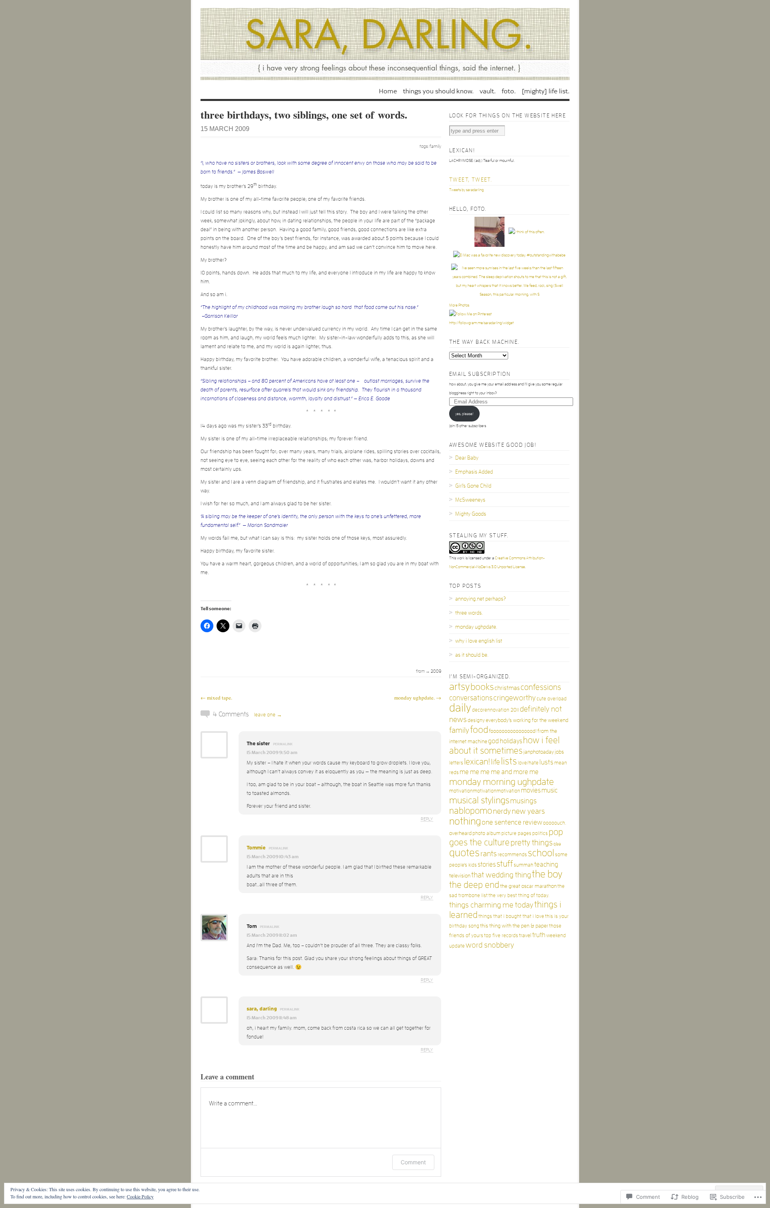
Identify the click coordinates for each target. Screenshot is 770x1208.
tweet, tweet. (470, 179)
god (493, 741)
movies (531, 790)
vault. (488, 90)
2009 (436, 671)
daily (460, 708)
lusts (546, 762)
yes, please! (464, 414)
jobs (559, 751)
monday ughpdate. (476, 626)
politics (540, 833)
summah (523, 864)
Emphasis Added (474, 471)
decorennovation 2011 (495, 709)
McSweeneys (470, 499)
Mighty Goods (470, 513)
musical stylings (479, 800)
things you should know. (438, 90)
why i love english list (478, 640)
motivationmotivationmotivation (484, 790)
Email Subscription (480, 374)
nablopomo (470, 810)
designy (476, 720)
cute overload (552, 698)
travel (525, 935)
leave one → (268, 714)
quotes (464, 852)
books (482, 687)
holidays (511, 741)
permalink (283, 744)
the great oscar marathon (528, 886)
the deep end (474, 884)
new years (528, 811)
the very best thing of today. (518, 895)
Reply (427, 819)
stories (487, 864)
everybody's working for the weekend (527, 720)
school (541, 853)
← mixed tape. (216, 697)
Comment (413, 1162)
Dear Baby (466, 457)
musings (523, 801)
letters (456, 762)
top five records (501, 935)
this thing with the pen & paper (514, 925)
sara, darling (262, 1008)
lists (509, 761)
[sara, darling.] (385, 44)
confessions (541, 687)
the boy (547, 874)
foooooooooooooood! (513, 731)
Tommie (256, 847)
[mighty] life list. (545, 90)
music (549, 790)
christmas (507, 688)
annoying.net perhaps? (480, 598)
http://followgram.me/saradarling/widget (481, 323)
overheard (460, 833)
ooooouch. (554, 822)
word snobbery (490, 945)
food (479, 729)
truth (538, 935)
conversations (470, 698)
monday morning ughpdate (501, 782)
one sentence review (512, 822)
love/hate (528, 762)
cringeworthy (514, 698)
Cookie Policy (140, 1196)
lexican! (477, 761)
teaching (546, 864)
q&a (557, 844)
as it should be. (471, 654)
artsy (459, 687)
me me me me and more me (499, 771)
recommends (512, 854)
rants (488, 853)
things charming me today (491, 905)
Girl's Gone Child (473, 485)
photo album (486, 833)
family (435, 146)
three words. (469, 612)
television (459, 875)
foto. (509, 90)
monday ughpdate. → (417, 697)
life (495, 762)
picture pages (516, 833)
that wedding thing (501, 875)
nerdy (502, 811)
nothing (465, 821)
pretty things (532, 843)
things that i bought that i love (511, 916)
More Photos (459, 305)
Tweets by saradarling (466, 190)
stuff (504, 863)
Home (388, 90)
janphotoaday (538, 751)
